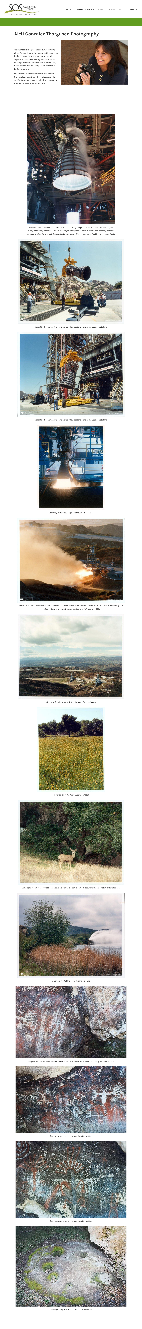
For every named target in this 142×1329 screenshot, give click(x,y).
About (68, 10)
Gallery (122, 10)
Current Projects (84, 10)
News (100, 10)
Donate (132, 10)
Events (112, 10)
